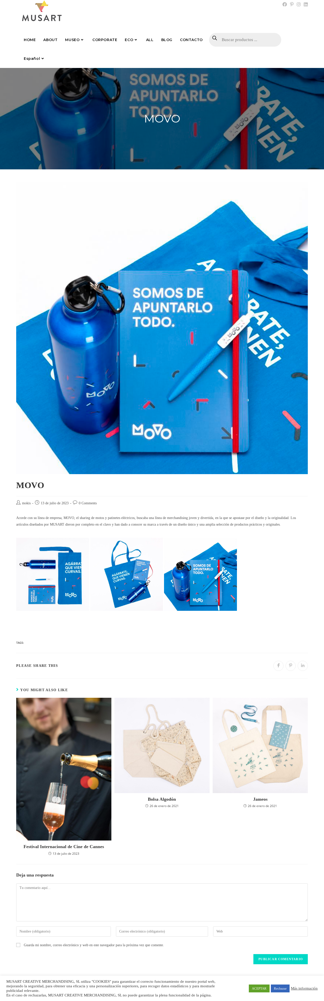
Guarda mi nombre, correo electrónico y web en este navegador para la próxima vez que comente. (94, 945)
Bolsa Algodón (162, 799)
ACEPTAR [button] (259, 988)
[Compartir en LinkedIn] (303, 666)
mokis (26, 503)
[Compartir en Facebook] (278, 666)
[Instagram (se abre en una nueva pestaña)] (298, 4)
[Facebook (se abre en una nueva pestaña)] (285, 4)
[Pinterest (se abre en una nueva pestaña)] (292, 4)
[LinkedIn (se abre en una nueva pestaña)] (305, 4)
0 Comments (88, 503)
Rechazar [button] (280, 988)
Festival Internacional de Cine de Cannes (64, 846)
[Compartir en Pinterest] (291, 666)
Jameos (260, 799)
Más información (304, 988)
